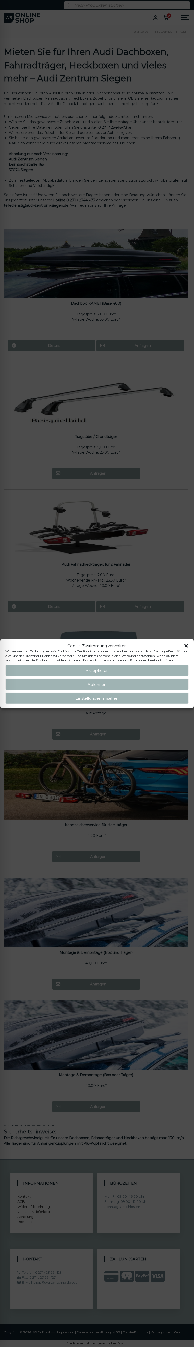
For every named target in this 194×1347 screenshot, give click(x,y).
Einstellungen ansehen (97, 698)
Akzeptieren (97, 670)
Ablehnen (97, 684)
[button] (186, 645)
